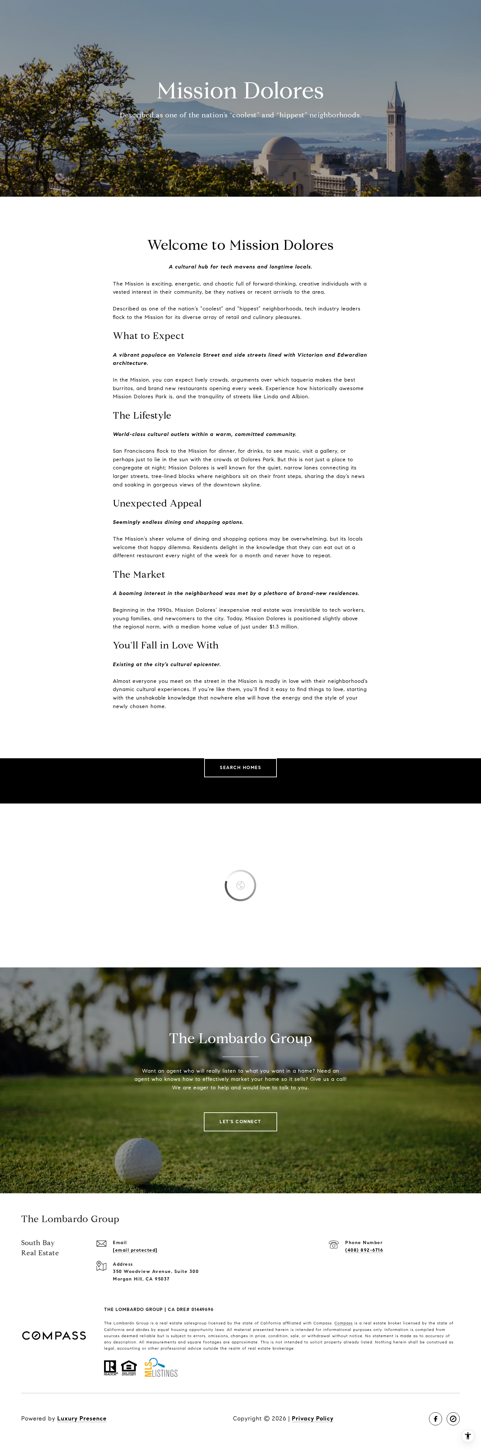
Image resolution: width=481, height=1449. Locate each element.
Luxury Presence (82, 1418)
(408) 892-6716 (364, 1250)
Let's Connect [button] (240, 1121)
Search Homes (240, 767)
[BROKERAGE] (453, 1418)
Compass (343, 1322)
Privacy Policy (312, 1418)
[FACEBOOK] (435, 1418)
